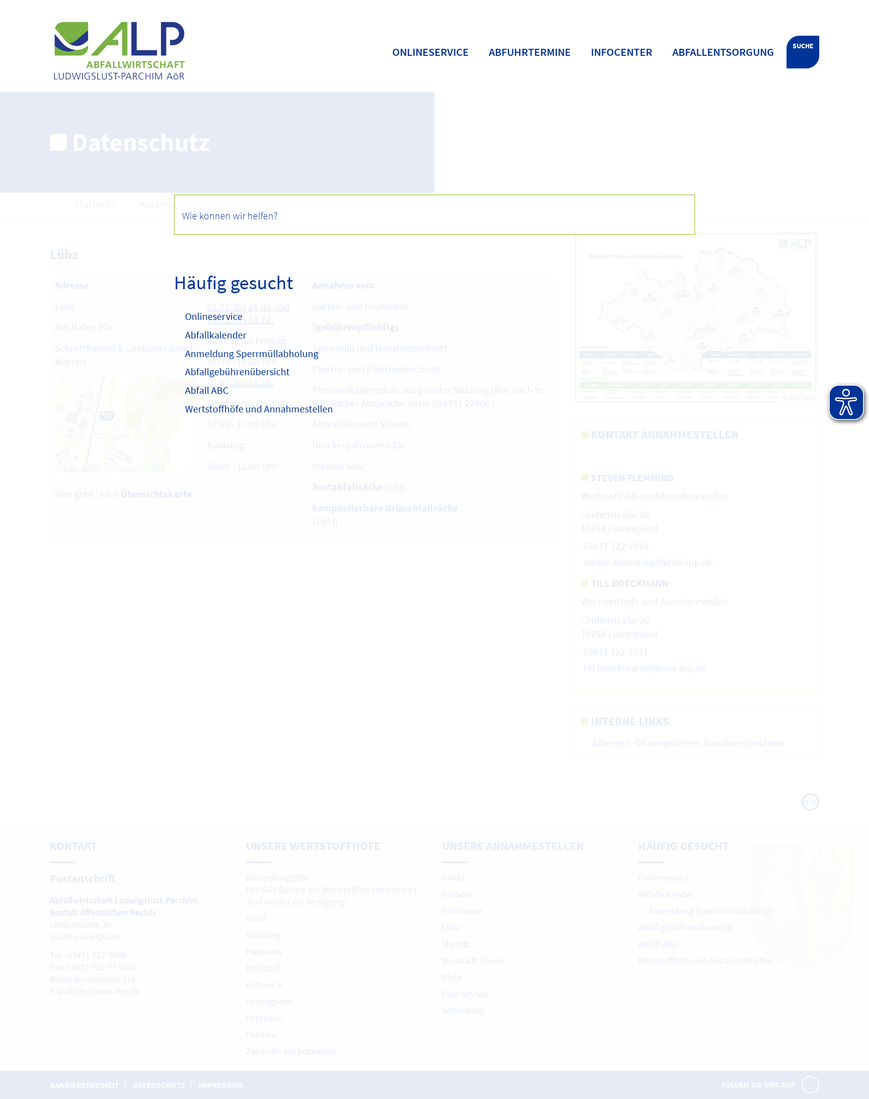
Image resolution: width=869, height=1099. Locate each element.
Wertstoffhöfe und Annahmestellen (259, 408)
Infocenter (621, 52)
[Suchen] (674, 214)
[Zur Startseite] (184, 50)
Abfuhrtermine (530, 52)
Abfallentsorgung (723, 52)
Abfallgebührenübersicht (237, 371)
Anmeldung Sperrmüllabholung (252, 353)
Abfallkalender (215, 334)
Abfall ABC (206, 390)
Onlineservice (213, 316)
